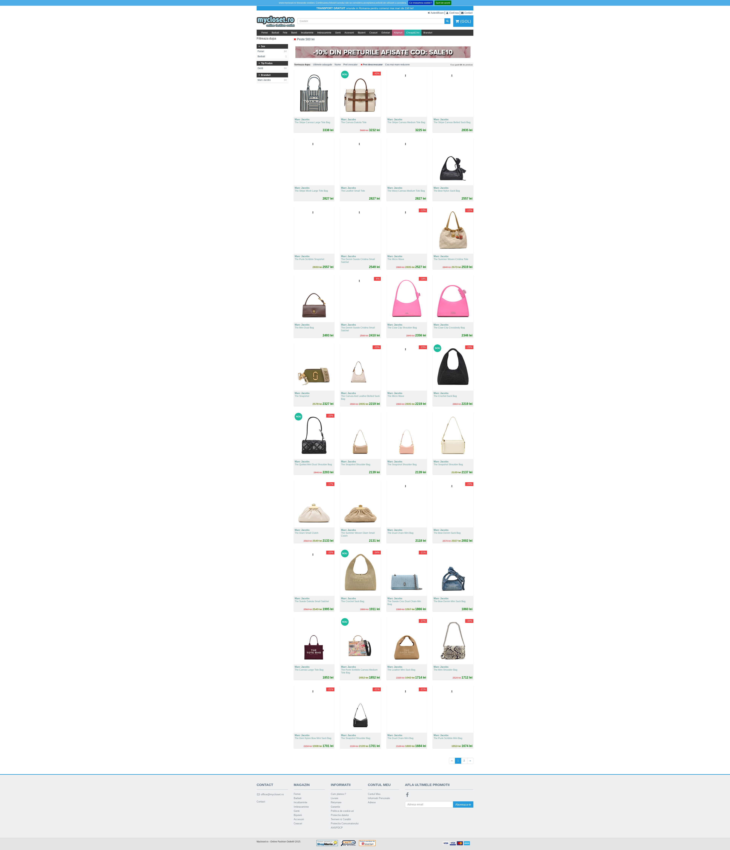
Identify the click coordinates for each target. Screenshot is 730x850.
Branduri (427, 32)
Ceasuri (373, 32)
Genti (338, 32)
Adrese (372, 802)
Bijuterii (362, 32)
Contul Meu (374, 794)
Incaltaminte (307, 32)
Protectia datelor (340, 815)
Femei (264, 32)
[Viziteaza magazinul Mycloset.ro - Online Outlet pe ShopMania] (327, 843)
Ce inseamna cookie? (420, 3)
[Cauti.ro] (348, 843)
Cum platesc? (338, 794)
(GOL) (465, 21)
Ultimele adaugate (322, 64)
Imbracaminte (324, 32)
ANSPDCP (337, 827)
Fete (285, 32)
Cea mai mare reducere (397, 64)
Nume (338, 64)
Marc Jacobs (272, 80)
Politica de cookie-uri (342, 811)
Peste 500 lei (305, 39)
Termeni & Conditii (341, 819)
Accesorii (349, 32)
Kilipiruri (398, 32)
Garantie (335, 806)
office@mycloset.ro (272, 794)
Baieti (294, 32)
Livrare (334, 798)
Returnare (336, 802)
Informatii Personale (379, 798)
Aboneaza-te (463, 804)
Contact (261, 801)
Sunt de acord (443, 3)
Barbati (275, 32)
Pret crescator (350, 64)
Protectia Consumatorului (345, 823)
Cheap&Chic (413, 32)
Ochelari (385, 32)
